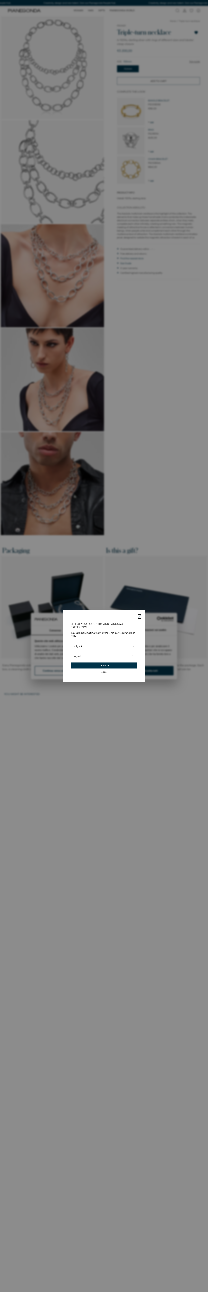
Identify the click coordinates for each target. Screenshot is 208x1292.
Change (104, 665)
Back (104, 671)
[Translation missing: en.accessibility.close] (139, 616)
